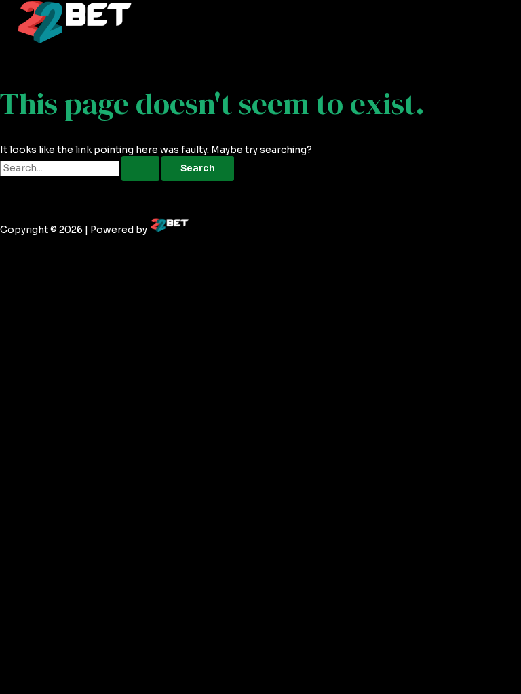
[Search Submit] (140, 169)
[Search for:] (80, 168)
